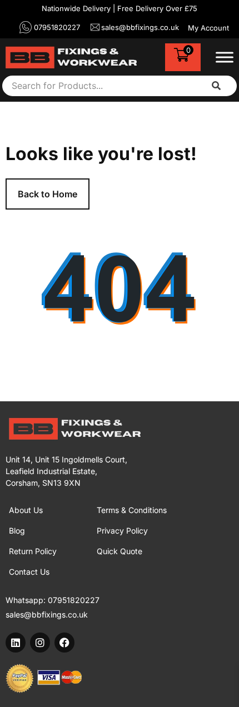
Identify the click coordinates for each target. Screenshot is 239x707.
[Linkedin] (16, 643)
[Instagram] (40, 643)
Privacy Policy (122, 530)
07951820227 (73, 600)
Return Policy (33, 551)
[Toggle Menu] (224, 57)
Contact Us (29, 571)
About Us (26, 510)
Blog (17, 530)
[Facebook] (64, 643)
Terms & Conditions (132, 510)
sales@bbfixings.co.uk (47, 614)
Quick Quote (119, 551)
